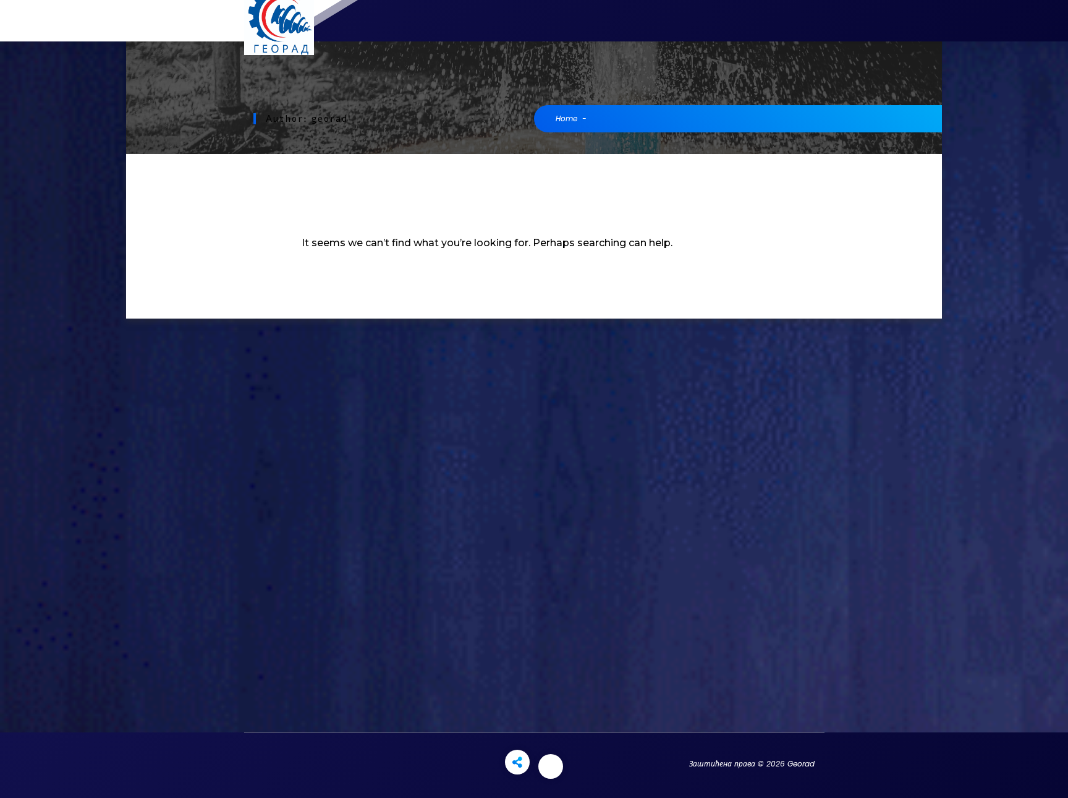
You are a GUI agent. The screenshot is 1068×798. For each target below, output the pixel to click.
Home (566, 118)
